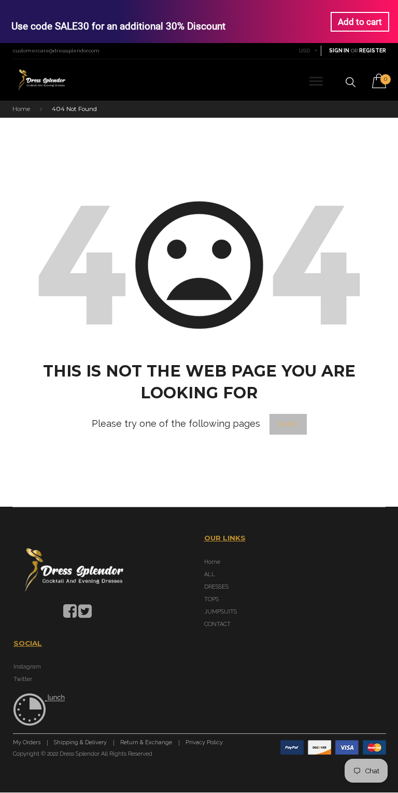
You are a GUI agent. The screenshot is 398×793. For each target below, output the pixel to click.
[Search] (351, 82)
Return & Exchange (146, 743)
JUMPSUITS (220, 611)
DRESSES (216, 586)
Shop (288, 424)
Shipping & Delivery (80, 743)
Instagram (27, 666)
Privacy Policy (204, 743)
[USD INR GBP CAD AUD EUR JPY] (308, 50)
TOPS (211, 599)
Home (21, 109)
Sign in (339, 50)
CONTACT (217, 624)
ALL (209, 574)
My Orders (26, 743)
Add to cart (360, 22)
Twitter (22, 679)
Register (372, 50)
